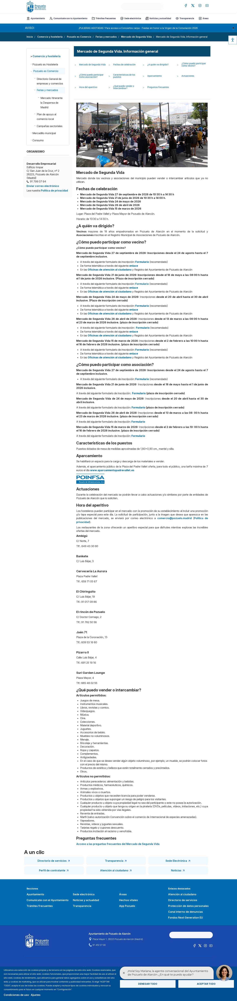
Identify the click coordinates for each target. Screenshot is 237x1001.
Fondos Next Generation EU (185, 917)
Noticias (176, 870)
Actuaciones (188, 75)
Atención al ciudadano (114, 870)
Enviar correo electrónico (43, 186)
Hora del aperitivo (88, 87)
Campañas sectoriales (49, 126)
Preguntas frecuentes (158, 87)
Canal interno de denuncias (185, 911)
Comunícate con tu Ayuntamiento (70, 18)
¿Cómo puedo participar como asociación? (91, 75)
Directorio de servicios (52, 860)
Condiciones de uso (16, 994)
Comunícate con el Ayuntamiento (48, 900)
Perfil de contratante (52, 870)
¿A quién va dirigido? (157, 64)
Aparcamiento (154, 75)
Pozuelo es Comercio (79, 36)
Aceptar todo (206, 983)
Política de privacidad (54, 190)
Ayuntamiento (38, 18)
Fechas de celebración (124, 64)
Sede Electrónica (176, 860)
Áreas (205, 18)
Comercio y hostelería (50, 36)
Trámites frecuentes (106, 18)
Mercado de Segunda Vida (136, 36)
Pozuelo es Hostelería (45, 64)
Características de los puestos (124, 75)
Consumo (38, 140)
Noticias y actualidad (160, 18)
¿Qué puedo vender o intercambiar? (123, 87)
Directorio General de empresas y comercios (50, 81)
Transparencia (187, 18)
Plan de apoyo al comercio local (46, 117)
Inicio (30, 36)
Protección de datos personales (188, 906)
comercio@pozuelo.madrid (174, 518)
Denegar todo (147, 983)
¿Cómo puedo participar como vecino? (194, 64)
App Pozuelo (127, 906)
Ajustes (35, 994)
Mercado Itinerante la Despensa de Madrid (51, 102)
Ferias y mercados (106, 36)
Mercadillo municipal (44, 133)
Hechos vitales (128, 900)
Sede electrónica (132, 18)
